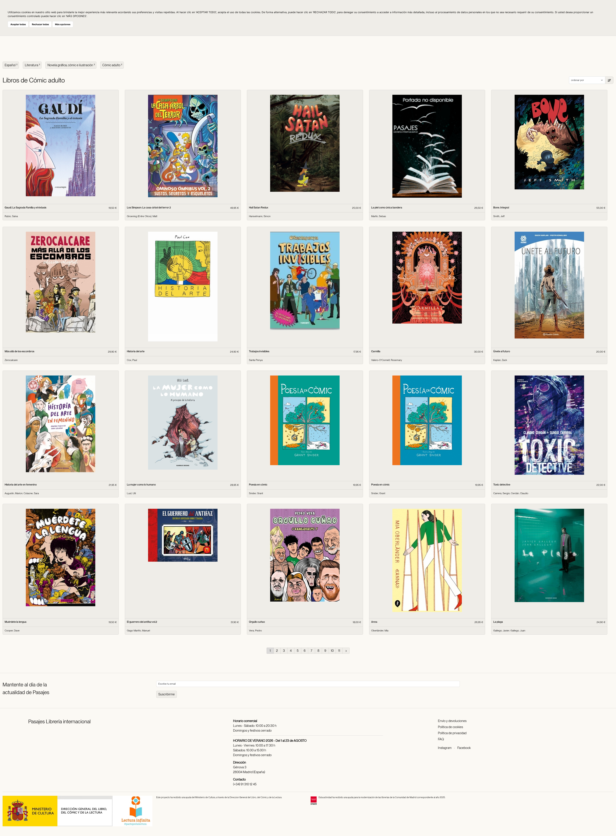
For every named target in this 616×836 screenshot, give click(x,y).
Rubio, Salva (11, 216)
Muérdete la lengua (15, 621)
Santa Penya (256, 360)
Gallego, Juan (517, 630)
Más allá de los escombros (19, 351)
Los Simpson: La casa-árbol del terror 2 (149, 207)
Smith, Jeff (499, 216)
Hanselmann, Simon (259, 216)
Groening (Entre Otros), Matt (142, 216)
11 (339, 651)
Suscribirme (166, 694)
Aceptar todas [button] (18, 24)
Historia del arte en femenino (21, 484)
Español (11, 65)
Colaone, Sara (31, 493)
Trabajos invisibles (259, 351)
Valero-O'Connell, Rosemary (386, 360)
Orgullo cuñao (257, 621)
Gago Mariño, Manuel (138, 630)
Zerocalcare (11, 360)
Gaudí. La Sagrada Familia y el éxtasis (25, 207)
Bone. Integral (501, 207)
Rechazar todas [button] (40, 24)
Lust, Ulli (131, 493)
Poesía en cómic (380, 484)
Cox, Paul (132, 360)
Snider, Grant (256, 493)
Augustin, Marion (13, 493)
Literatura (32, 65)
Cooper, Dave (12, 630)
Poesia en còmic (258, 484)
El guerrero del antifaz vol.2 (142, 621)
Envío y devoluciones (452, 721)
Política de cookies (450, 727)
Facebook (464, 748)
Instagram (445, 748)
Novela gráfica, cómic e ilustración (71, 65)
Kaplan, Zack (500, 360)
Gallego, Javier (501, 630)
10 (332, 651)
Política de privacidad (452, 733)
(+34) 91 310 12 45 (245, 784)
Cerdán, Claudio (519, 493)
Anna (374, 621)
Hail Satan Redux (258, 207)
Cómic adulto (112, 65)
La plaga (498, 621)
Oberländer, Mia (379, 630)
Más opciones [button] (62, 24)
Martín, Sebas (378, 216)
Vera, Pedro (255, 630)
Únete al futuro (501, 351)
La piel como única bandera (386, 207)
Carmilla (375, 351)
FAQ (441, 739)
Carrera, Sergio (501, 493)
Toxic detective (501, 484)
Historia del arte (136, 351)
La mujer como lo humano (141, 484)
